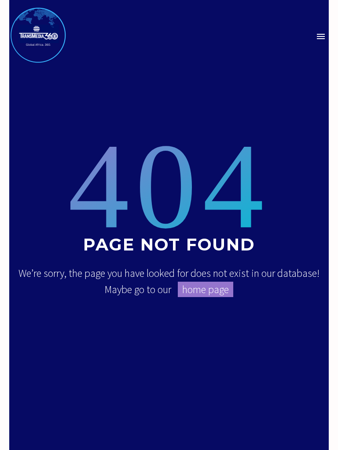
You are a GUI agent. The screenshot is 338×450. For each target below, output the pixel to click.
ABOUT (130, 48)
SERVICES (182, 48)
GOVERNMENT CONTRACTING (273, 48)
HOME (91, 48)
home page (205, 289)
